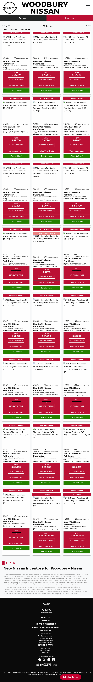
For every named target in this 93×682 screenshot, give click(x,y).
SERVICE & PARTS (46, 645)
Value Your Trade (16, 85)
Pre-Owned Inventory (45, 636)
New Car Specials (45, 638)
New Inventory (45, 634)
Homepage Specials (46, 642)
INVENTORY (45, 631)
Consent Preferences (80, 672)
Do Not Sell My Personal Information (54, 672)
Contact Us (7, 672)
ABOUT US (45, 617)
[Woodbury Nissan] (36, 7)
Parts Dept (45, 652)
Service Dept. (45, 648)
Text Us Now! (16, 90)
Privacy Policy (32, 672)
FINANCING (46, 621)
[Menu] (88, 4)
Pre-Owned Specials (45, 640)
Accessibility (18, 672)
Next (16, 563)
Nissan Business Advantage (46, 627)
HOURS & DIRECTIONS (46, 624)
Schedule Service (46, 650)
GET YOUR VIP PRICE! (16, 79)
